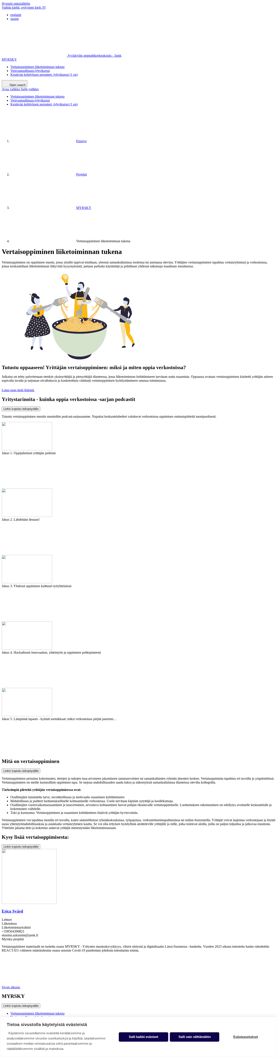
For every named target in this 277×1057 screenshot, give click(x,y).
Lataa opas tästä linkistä (18, 390)
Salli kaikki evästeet (143, 1037)
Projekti (81, 174)
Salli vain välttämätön (195, 1037)
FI (23, 7)
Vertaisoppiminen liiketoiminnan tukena (37, 67)
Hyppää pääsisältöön (16, 3)
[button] (20, 89)
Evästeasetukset (245, 1037)
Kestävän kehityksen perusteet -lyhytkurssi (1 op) (44, 74)
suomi (14, 19)
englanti (15, 15)
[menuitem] (142, 15)
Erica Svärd (12, 911)
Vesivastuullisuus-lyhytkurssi (30, 71)
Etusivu (81, 141)
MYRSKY (9, 59)
